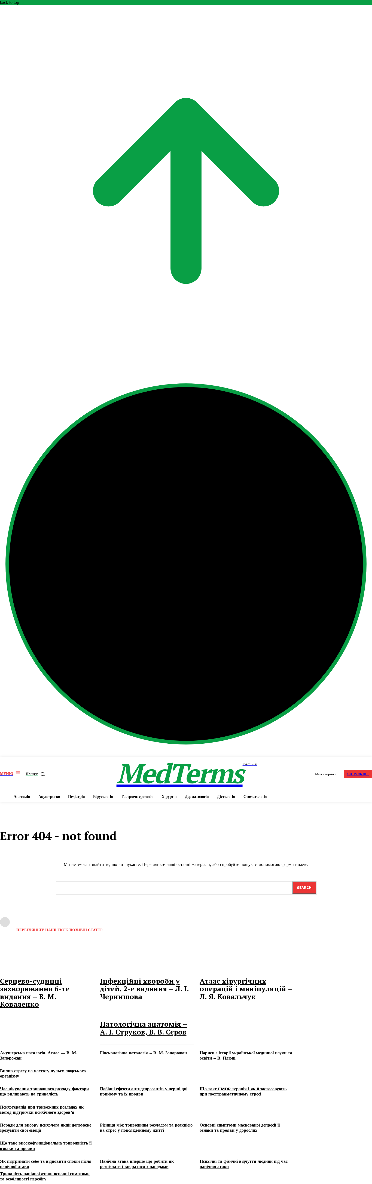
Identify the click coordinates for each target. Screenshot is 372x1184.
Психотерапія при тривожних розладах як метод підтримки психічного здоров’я (42, 1109)
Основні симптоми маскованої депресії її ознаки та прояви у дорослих (240, 1127)
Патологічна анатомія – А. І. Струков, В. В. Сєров (143, 1027)
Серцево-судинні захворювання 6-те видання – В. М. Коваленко (34, 992)
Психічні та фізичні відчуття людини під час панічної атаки (244, 1164)
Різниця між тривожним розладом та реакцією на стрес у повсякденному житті (146, 1127)
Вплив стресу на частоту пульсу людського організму (43, 1073)
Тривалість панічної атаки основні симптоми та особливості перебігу (45, 1176)
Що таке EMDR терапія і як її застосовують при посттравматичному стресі (243, 1091)
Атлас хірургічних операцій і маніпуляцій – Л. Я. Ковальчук (246, 988)
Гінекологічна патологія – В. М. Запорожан (143, 1052)
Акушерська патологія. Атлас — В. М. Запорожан (38, 1055)
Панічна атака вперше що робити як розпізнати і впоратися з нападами (137, 1164)
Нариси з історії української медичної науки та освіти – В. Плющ (246, 1055)
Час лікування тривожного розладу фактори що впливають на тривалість (44, 1091)
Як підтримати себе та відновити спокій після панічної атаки (46, 1164)
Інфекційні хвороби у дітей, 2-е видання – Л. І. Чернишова (144, 988)
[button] (36, 774)
